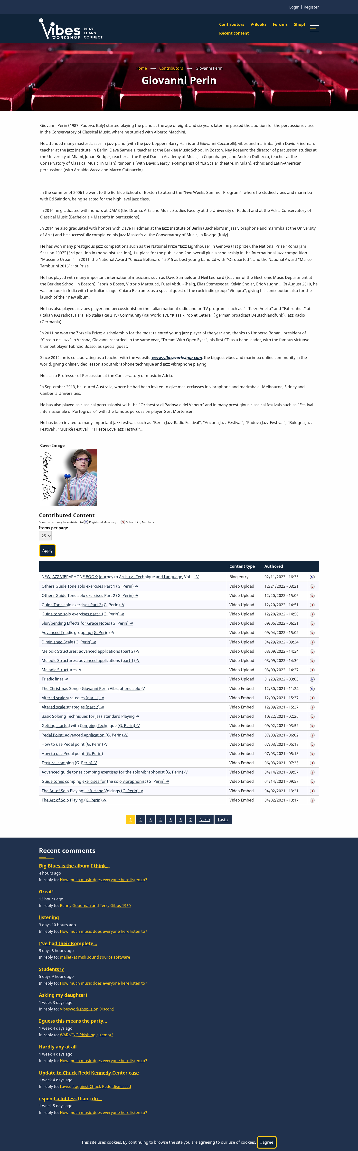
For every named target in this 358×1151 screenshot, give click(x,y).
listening (49, 917)
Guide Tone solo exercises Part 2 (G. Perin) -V (83, 604)
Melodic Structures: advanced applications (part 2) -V (91, 651)
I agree (266, 1142)
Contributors (231, 24)
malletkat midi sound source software (95, 957)
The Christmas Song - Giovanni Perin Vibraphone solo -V (93, 688)
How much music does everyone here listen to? (103, 879)
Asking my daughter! (63, 995)
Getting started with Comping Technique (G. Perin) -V (91, 725)
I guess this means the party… (73, 1021)
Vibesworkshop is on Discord (87, 1009)
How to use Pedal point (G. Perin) (72, 753)
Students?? (51, 969)
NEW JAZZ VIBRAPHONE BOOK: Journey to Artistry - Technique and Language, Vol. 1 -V (120, 576)
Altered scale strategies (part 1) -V (73, 697)
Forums (280, 24)
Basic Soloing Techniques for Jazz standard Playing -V (90, 716)
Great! (46, 891)
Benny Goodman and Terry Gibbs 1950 (95, 905)
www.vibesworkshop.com (176, 357)
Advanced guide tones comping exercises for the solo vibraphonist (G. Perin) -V (115, 772)
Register (311, 7)
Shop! (299, 24)
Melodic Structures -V (61, 669)
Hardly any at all (58, 1046)
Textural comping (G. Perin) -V (69, 762)
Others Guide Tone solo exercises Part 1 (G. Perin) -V (90, 586)
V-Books (258, 24)
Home (141, 68)
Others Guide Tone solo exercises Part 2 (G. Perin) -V (90, 595)
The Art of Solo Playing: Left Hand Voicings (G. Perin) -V (92, 790)
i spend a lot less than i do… (70, 1098)
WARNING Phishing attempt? (86, 1035)
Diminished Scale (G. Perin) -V (69, 642)
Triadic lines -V (55, 679)
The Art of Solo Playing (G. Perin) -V (74, 800)
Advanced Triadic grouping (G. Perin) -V (78, 632)
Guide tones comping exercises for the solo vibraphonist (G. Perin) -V (105, 781)
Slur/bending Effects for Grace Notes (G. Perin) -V (87, 623)
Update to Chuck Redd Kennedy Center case (89, 1072)
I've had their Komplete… (68, 943)
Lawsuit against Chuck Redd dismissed (95, 1086)
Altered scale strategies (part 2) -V (73, 707)
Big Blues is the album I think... (74, 865)
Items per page (53, 527)
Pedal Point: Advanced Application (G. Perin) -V (85, 735)
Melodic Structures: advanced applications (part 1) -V (91, 660)
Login (294, 7)
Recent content (234, 33)
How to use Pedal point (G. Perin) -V (75, 744)
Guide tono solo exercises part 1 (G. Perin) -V (83, 614)
